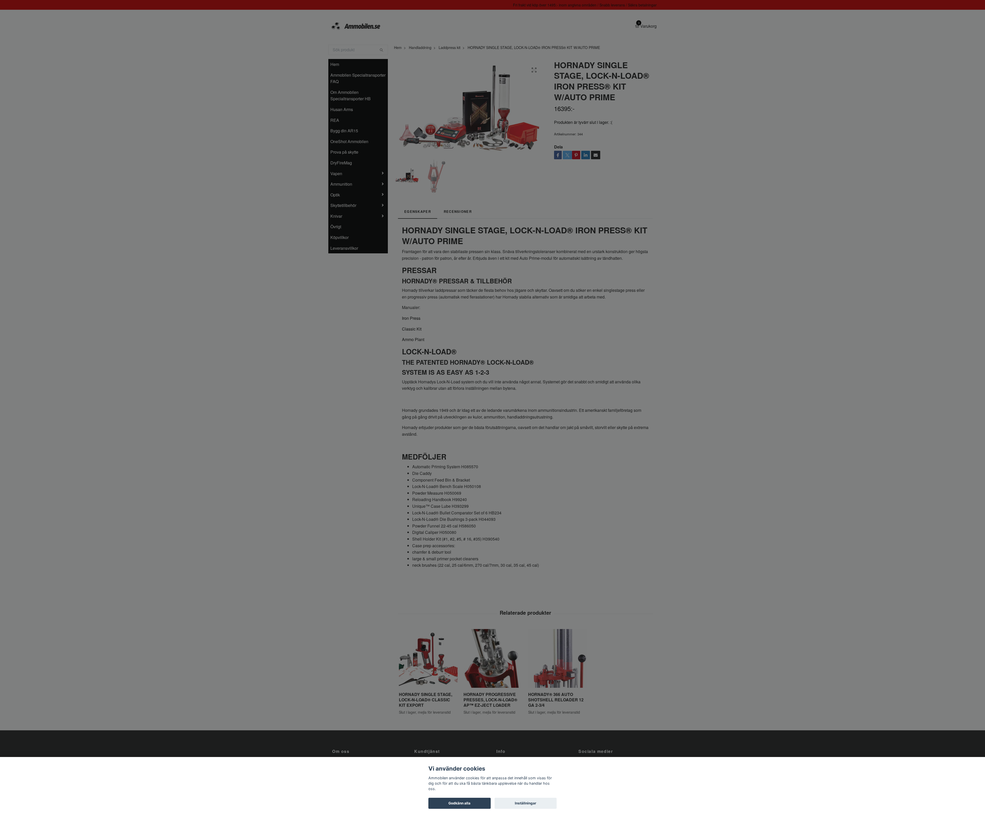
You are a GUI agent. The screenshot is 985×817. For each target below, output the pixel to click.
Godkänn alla (459, 803)
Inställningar (525, 803)
